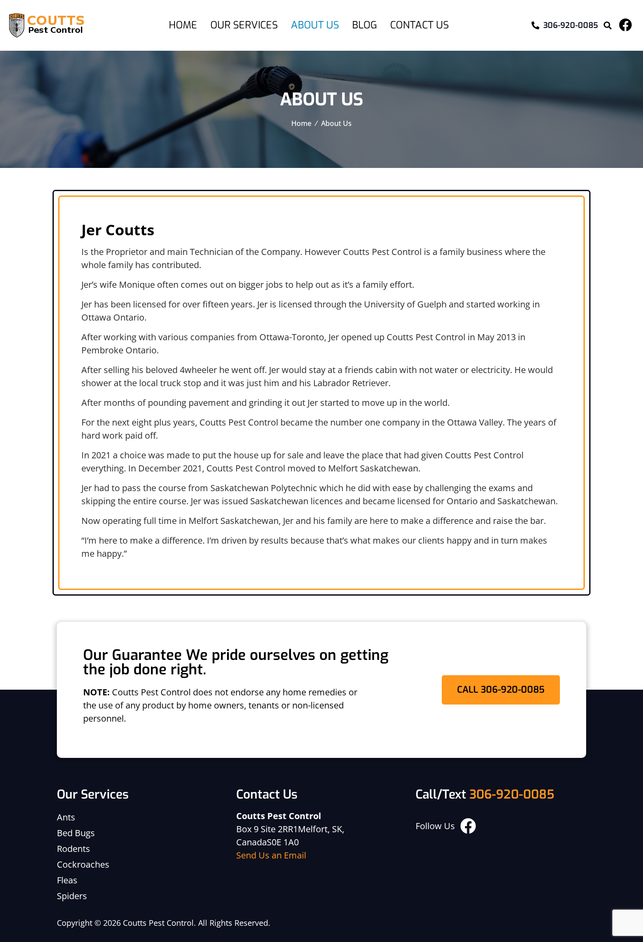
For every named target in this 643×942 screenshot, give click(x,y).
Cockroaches (83, 864)
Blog (364, 25)
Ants (66, 817)
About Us (315, 25)
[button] (607, 25)
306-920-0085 (511, 794)
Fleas (67, 880)
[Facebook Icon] (625, 24)
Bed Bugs (76, 833)
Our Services (244, 25)
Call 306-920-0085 (501, 690)
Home (183, 25)
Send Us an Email (271, 855)
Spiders (72, 896)
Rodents (73, 849)
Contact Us (419, 25)
